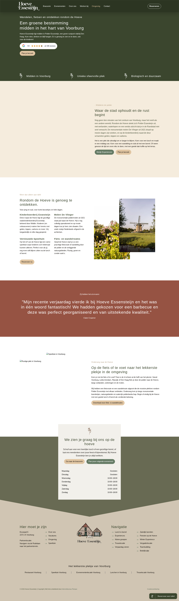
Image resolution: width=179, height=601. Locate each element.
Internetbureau (67, 589)
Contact (107, 6)
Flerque (74, 589)
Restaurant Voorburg (33, 572)
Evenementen (59, 6)
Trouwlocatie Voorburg (145, 572)
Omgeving (96, 6)
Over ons (72, 6)
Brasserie (47, 6)
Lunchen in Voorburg (118, 572)
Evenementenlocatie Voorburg (88, 572)
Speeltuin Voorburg (58, 572)
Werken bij (84, 6)
